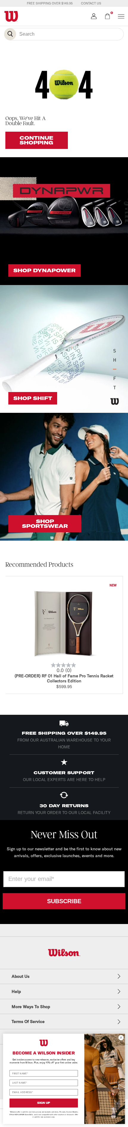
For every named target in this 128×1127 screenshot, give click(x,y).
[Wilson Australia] (64, 952)
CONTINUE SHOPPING (36, 140)
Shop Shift (32, 398)
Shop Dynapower (44, 270)
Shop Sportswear (45, 523)
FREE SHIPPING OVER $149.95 (50, 3)
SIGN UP (43, 1103)
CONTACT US (91, 3)
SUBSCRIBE (64, 901)
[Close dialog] (121, 1037)
